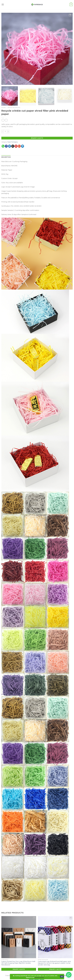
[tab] (6, 157)
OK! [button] (62, 976)
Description (6, 157)
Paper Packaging (14, 107)
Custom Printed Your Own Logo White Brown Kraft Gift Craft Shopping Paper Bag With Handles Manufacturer (18, 963)
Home (3, 107)
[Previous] (5, 49)
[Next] (69, 49)
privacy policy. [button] (39, 977)
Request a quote (37, 138)
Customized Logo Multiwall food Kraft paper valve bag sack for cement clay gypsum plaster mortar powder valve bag (54, 963)
